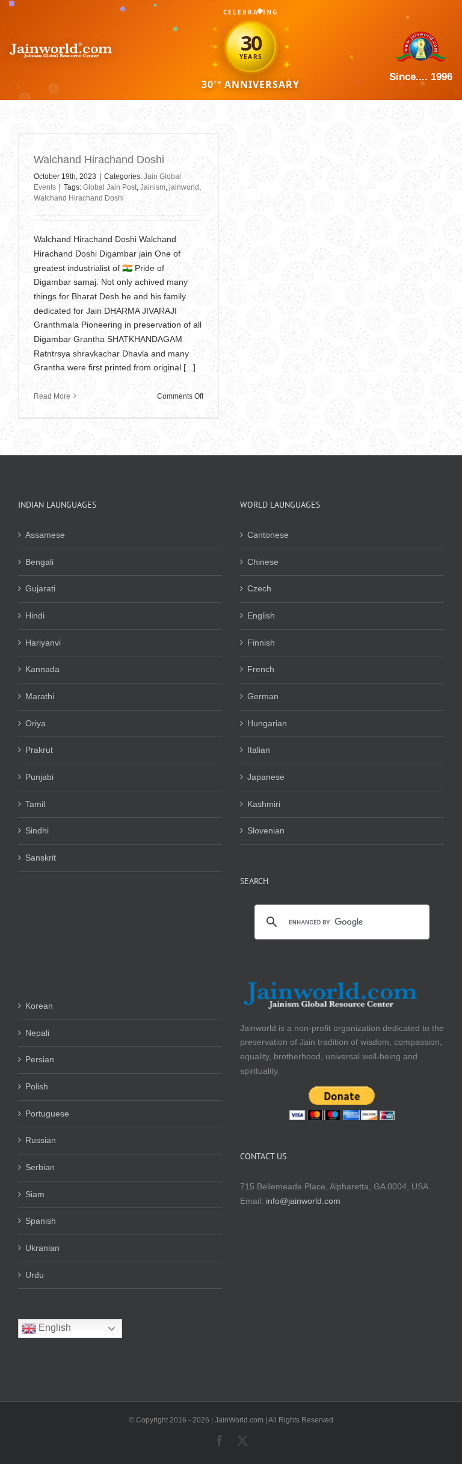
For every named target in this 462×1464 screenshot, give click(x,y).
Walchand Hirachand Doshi (99, 160)
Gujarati (40, 588)
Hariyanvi (43, 642)
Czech (259, 588)
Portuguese (47, 1113)
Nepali (37, 1033)
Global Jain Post (110, 187)
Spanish (40, 1221)
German (263, 696)
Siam (35, 1194)
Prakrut (39, 750)
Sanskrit (40, 857)
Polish (36, 1086)
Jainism (152, 187)
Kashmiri (263, 804)
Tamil (35, 804)
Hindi (35, 615)
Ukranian (42, 1248)
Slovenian (266, 830)
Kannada (42, 669)
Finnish (261, 642)
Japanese (266, 777)
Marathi (39, 696)
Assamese (45, 535)
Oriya (35, 723)
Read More (52, 396)
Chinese (263, 562)
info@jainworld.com (303, 1201)
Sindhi (37, 830)
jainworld (184, 187)
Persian (39, 1059)
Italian (258, 750)
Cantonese (268, 535)
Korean (39, 1006)
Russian (40, 1140)
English (261, 615)
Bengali (39, 562)
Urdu (34, 1275)
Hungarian (267, 723)
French (260, 669)
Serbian (40, 1167)
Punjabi (39, 777)
